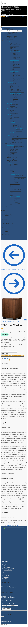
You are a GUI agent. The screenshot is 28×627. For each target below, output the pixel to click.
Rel (18, 525)
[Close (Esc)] (6, 624)
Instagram (6, 234)
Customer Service (9, 565)
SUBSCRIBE (6, 608)
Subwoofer (10, 525)
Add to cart (4, 353)
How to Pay (7, 567)
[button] (3, 32)
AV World (6, 575)
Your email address (8, 604)
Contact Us (7, 578)
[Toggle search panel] (1, 29)
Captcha (4, 607)
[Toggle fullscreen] (3, 624)
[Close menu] (1, 1)
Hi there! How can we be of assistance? (12, 355)
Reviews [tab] (7, 359)
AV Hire (6, 577)
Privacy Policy (8, 570)
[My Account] (1, 27)
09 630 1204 (10, 14)
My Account (7, 214)
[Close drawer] (1, 5)
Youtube (6, 233)
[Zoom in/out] (1, 624)
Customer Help (8, 215)
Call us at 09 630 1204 (7, 223)
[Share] (4, 624)
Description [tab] (7, 358)
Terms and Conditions (10, 568)
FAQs (5, 564)
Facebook (6, 231)
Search (20, 31)
